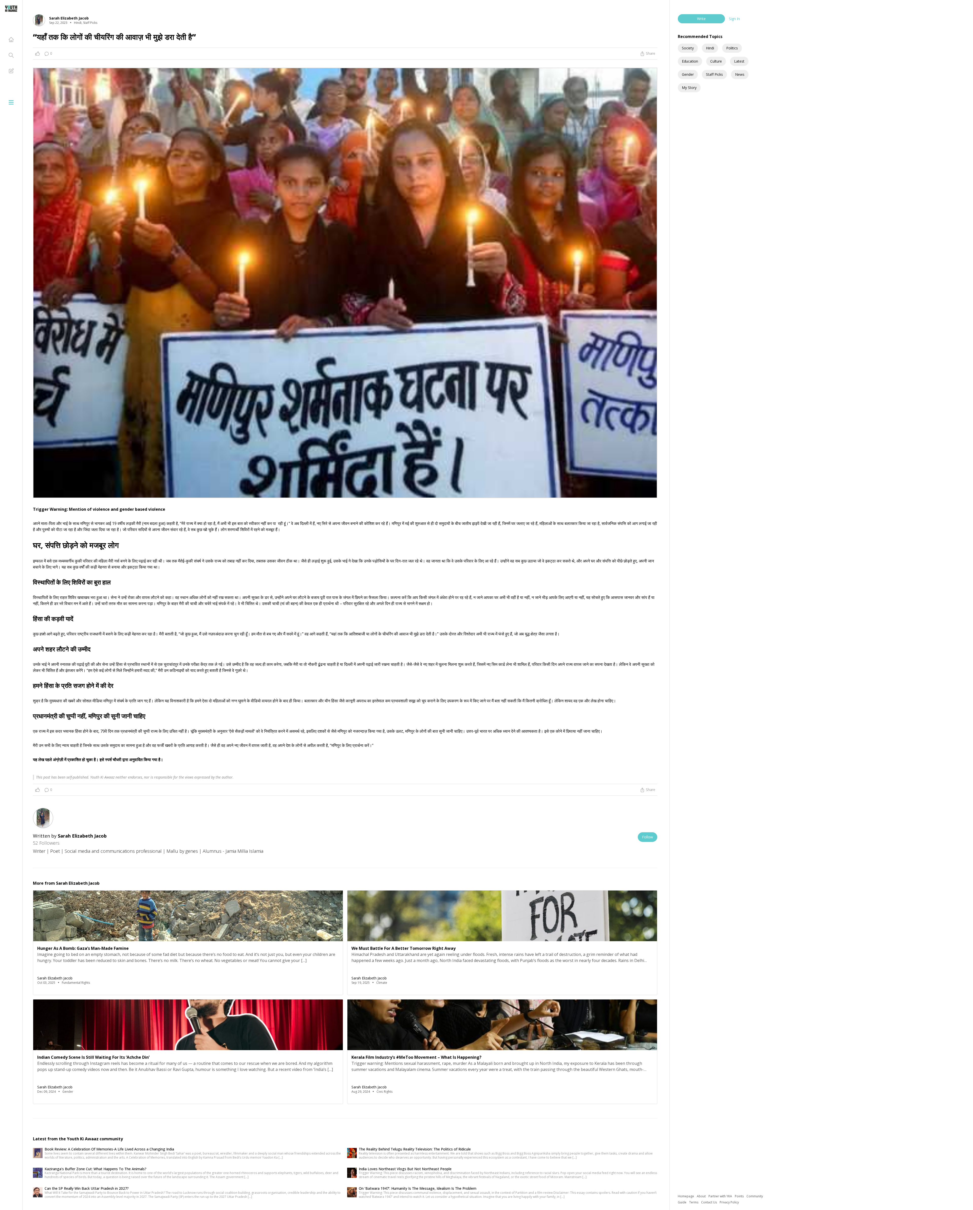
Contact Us (709, 1202)
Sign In (734, 18)
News (739, 74)
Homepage (686, 1196)
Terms (694, 1202)
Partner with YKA (720, 1196)
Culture (716, 61)
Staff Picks (714, 74)
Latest (739, 61)
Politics (732, 48)
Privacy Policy (729, 1202)
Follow (647, 837)
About (701, 1196)
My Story (689, 87)
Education (690, 61)
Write (701, 18)
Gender (688, 74)
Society (688, 48)
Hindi (710, 48)
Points (739, 1196)
